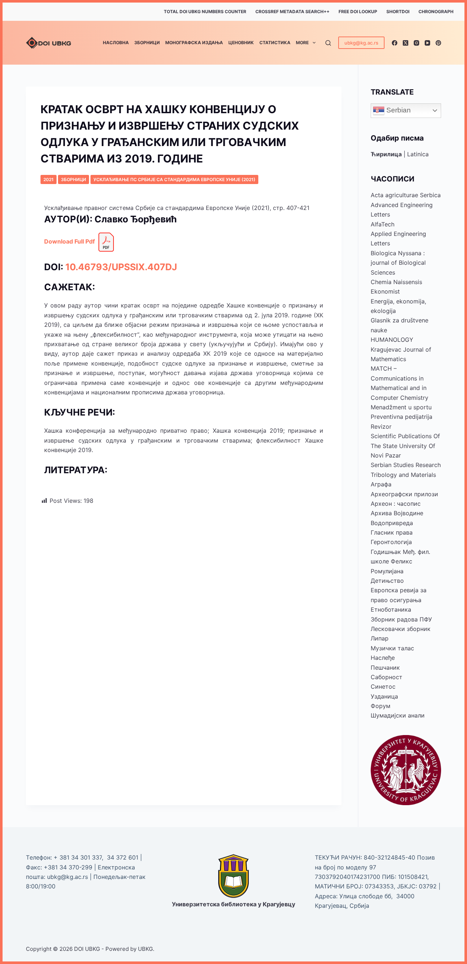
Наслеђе (383, 657)
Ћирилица (386, 154)
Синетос (383, 686)
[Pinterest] (438, 43)
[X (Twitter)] (405, 43)
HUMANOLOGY (392, 339)
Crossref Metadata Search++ (292, 11)
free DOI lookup (358, 11)
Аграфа (381, 484)
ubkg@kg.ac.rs (361, 43)
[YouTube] (427, 43)
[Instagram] (416, 43)
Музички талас (392, 648)
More (302, 42)
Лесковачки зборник (401, 628)
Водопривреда (392, 523)
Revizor (381, 426)
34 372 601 (123, 857)
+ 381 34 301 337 (78, 857)
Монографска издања (194, 42)
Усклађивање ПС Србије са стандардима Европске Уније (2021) (174, 179)
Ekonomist (385, 291)
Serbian (398, 110)
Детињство (387, 580)
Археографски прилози (404, 494)
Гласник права (392, 532)
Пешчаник (385, 667)
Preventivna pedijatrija (401, 416)
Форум (380, 705)
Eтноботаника (391, 609)
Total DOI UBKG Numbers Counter (205, 11)
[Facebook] (394, 43)
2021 (48, 179)
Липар (380, 638)
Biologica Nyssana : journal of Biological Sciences (398, 262)
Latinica (418, 154)
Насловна (116, 42)
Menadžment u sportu (401, 407)
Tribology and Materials (403, 474)
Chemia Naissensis (396, 282)
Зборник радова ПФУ (401, 619)
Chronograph (436, 11)
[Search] (328, 43)
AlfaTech (382, 224)
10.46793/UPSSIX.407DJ (121, 266)
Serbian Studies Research (406, 464)
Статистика (274, 42)
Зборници (147, 42)
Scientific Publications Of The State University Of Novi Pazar (405, 445)
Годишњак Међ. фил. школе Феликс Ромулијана (400, 561)
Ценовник (241, 42)
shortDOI (397, 11)
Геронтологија (391, 542)
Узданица (384, 696)
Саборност (386, 677)
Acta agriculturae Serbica (406, 195)
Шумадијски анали (398, 715)
